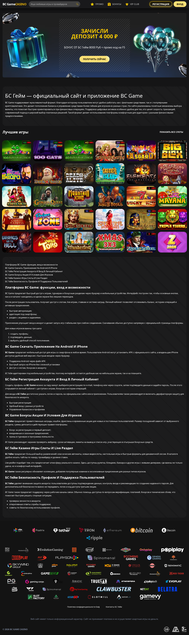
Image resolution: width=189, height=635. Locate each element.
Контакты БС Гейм (114, 607)
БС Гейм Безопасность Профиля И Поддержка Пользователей (36, 281)
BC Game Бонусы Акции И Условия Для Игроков (29, 274)
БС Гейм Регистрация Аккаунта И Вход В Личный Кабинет (34, 271)
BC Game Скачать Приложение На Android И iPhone (31, 268)
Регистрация (160, 4)
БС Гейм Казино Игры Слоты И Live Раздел (26, 278)
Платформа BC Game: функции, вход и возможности (31, 264)
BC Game (14, 4)
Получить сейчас (94, 59)
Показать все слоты (171, 132)
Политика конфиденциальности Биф (83, 607)
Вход (180, 4)
